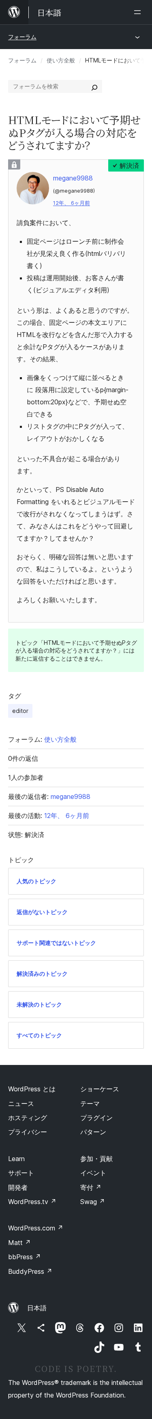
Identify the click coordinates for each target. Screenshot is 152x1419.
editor (20, 710)
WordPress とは (32, 1089)
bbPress (24, 1257)
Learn (16, 1159)
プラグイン (96, 1118)
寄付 (90, 1187)
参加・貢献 (96, 1159)
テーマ (90, 1103)
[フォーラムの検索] (94, 86)
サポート (21, 1173)
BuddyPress (30, 1271)
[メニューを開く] (139, 12)
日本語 (37, 1308)
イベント (93, 1173)
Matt (19, 1243)
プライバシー (27, 1132)
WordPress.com (35, 1228)
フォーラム (22, 36)
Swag (92, 1202)
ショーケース (99, 1089)
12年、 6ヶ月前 (71, 203)
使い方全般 (61, 60)
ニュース (21, 1103)
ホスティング (27, 1118)
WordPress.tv (32, 1202)
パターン (93, 1132)
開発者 (18, 1187)
